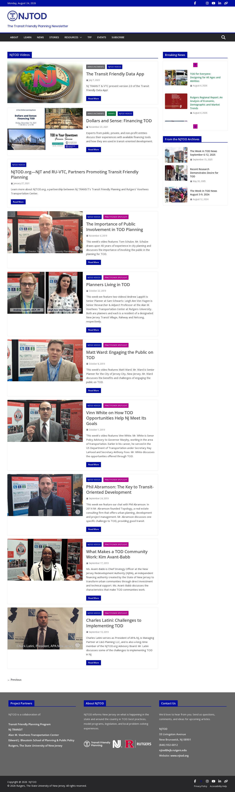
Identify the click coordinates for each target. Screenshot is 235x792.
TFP (90, 37)
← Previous (14, 679)
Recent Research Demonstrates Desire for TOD (204, 172)
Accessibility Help (218, 786)
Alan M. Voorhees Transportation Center (33, 735)
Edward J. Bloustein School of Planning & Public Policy (41, 740)
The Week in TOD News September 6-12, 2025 (203, 152)
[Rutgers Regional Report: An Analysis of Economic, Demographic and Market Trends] (176, 101)
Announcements (96, 67)
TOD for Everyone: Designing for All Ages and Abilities (205, 77)
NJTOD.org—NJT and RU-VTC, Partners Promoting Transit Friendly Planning (74, 174)
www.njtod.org (179, 755)
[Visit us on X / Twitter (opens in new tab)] (201, 3)
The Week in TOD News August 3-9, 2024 (203, 192)
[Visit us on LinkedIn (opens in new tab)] (219, 3)
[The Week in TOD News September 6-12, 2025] (176, 155)
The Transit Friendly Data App (115, 74)
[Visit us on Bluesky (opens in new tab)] (226, 3)
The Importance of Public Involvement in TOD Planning (114, 226)
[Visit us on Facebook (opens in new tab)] (195, 3)
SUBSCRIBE (118, 37)
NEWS (40, 37)
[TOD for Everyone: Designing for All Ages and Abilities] (176, 77)
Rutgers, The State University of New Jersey (35, 745)
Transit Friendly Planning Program (29, 724)
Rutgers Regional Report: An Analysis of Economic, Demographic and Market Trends (206, 103)
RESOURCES (71, 37)
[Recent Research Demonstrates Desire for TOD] (176, 175)
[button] (80, 37)
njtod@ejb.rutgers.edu (173, 750)
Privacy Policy (200, 786)
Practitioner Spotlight (116, 217)
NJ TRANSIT (15, 729)
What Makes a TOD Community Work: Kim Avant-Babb (116, 554)
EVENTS (101, 37)
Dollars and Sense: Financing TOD (119, 120)
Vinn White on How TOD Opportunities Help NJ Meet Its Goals (116, 418)
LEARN (27, 37)
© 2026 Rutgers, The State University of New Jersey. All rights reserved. (47, 785)
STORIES (54, 37)
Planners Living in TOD (108, 284)
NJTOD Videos (114, 67)
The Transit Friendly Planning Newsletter (37, 26)
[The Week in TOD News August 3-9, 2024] (176, 195)
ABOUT (14, 37)
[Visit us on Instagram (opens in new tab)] (207, 3)
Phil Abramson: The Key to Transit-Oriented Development (120, 489)
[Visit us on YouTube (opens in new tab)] (213, 3)
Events (111, 113)
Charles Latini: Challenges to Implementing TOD (113, 622)
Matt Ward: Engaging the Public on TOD (119, 354)
